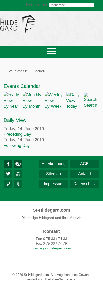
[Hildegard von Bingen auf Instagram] (18, 164)
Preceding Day (17, 134)
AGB (84, 164)
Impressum (54, 184)
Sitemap (53, 174)
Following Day (17, 145)
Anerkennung (54, 164)
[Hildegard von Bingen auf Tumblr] (18, 184)
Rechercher (37, 4)
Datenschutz (85, 184)
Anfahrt (84, 174)
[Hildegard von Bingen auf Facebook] (8, 164)
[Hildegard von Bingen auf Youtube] (18, 174)
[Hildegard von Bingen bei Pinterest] (8, 184)
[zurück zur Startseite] (51, 24)
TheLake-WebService (60, 279)
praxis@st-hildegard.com (51, 248)
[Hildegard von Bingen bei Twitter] (8, 174)
